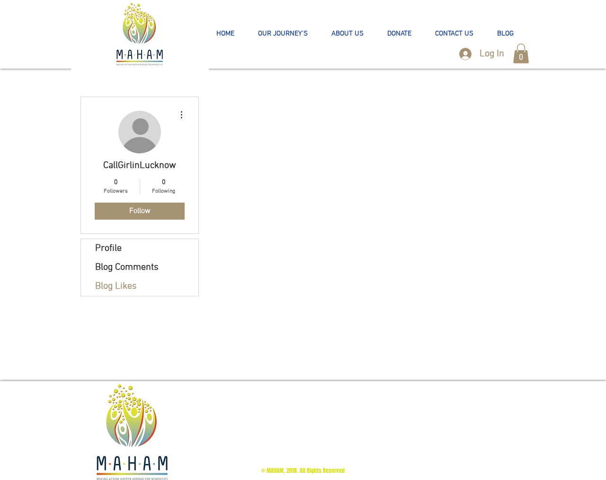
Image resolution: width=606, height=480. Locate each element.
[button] (283, 34)
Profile (108, 248)
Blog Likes (116, 286)
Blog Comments (127, 267)
